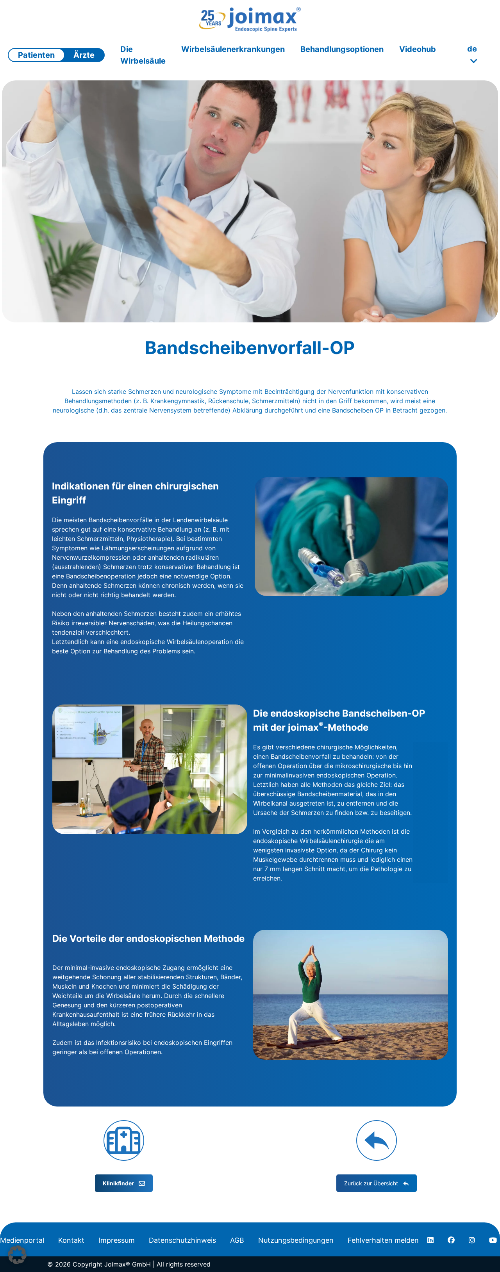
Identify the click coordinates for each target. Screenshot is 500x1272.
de (472, 48)
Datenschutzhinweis (182, 1240)
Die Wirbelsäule (143, 55)
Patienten (36, 55)
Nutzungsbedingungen (296, 1240)
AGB (237, 1240)
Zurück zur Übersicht (371, 1183)
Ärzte (84, 55)
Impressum (116, 1240)
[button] (17, 1255)
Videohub (417, 49)
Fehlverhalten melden (383, 1240)
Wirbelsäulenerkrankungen (233, 49)
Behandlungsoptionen (342, 49)
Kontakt (71, 1240)
